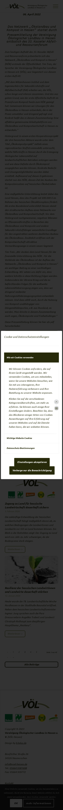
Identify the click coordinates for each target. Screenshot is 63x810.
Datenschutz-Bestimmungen (21, 448)
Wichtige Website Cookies (19, 438)
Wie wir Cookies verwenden (20, 357)
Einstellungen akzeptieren (32, 462)
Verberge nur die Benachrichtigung (32, 470)
